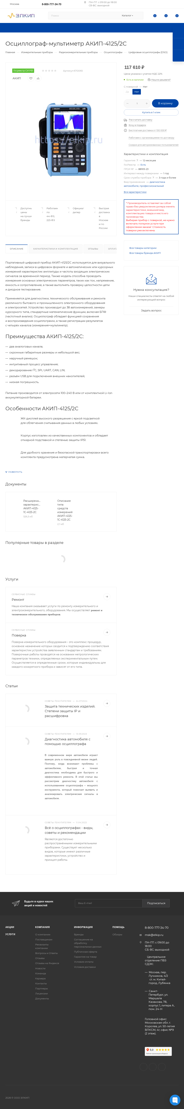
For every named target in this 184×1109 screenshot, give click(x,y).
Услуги (10, 934)
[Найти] (139, 15)
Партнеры (41, 988)
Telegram (162, 1067)
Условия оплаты (83, 961)
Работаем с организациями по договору (151, 137)
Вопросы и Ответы (46, 953)
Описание (16, 249)
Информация (83, 927)
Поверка (19, 635)
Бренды (79, 934)
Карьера (40, 978)
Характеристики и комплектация (55, 249)
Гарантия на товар (85, 956)
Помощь (118, 927)
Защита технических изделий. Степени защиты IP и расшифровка (70, 711)
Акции (9, 927)
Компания (42, 927)
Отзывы (93, 249)
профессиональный (152, 185)
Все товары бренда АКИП (145, 253)
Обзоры (117, 934)
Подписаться (156, 903)
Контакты (41, 983)
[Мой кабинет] (177, 5)
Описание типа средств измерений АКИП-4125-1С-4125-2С (65, 510)
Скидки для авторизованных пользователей (153, 145)
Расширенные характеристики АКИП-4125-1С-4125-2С (32, 506)
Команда (40, 973)
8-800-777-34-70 (51, 4)
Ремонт (18, 600)
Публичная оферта (85, 951)
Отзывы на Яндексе (47, 963)
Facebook (153, 1067)
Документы (42, 998)
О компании (42, 934)
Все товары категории (143, 247)
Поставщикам (43, 939)
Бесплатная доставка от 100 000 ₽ (148, 130)
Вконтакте (143, 1067)
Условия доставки (85, 966)
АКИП (17, 78)
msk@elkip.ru (154, 935)
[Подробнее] (107, 596)
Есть (143, 164)
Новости (40, 968)
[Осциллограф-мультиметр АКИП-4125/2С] (69, 140)
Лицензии (41, 993)
